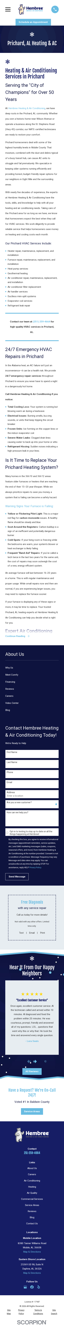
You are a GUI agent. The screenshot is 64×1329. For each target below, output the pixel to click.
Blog (32, 1217)
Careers (32, 1174)
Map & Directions (32, 1251)
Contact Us (32, 1223)
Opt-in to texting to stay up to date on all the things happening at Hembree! (31, 832)
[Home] (31, 9)
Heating (32, 1186)
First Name (12, 752)
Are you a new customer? (19, 802)
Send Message (17, 876)
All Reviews (32, 1071)
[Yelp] (38, 1287)
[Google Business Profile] (25, 1287)
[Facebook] (32, 1287)
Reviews (32, 1211)
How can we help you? (17, 812)
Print (42, 932)
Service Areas (32, 1111)
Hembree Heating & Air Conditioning (26, 108)
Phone (10, 772)
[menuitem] (32, 667)
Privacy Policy (35, 867)
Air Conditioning (32, 1180)
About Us (32, 1168)
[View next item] (35, 1061)
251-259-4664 (32, 1153)
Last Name (12, 762)
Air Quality (32, 1193)
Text (21, 932)
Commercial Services (32, 1199)
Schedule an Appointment (33, 22)
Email (9, 782)
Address (11, 792)
